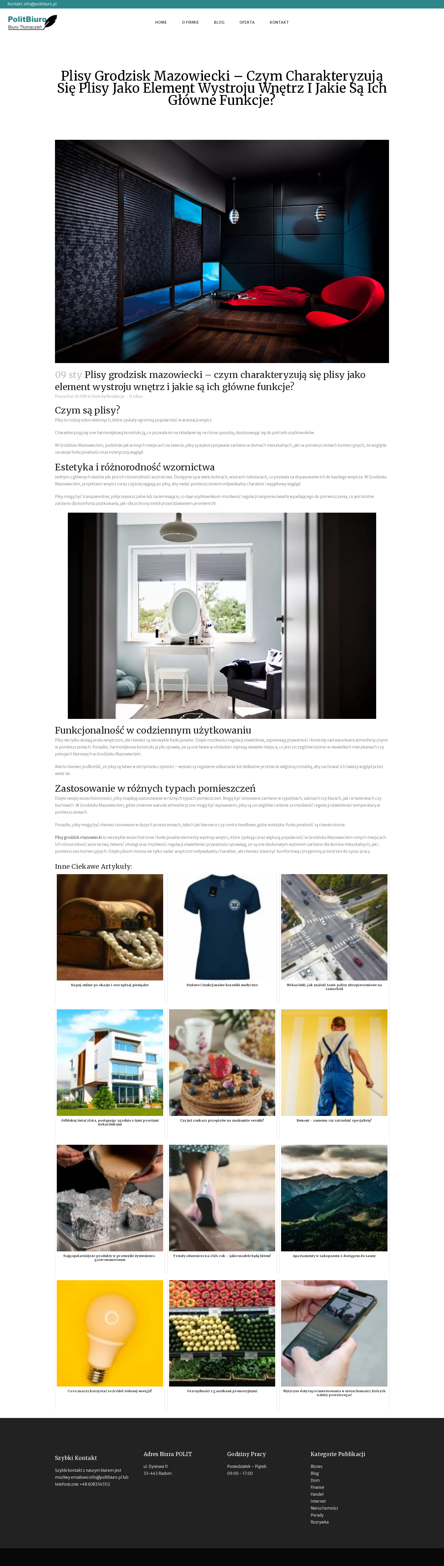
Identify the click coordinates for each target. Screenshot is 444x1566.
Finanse (317, 1487)
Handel (317, 1494)
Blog (315, 1473)
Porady (317, 1515)
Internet (318, 1501)
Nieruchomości (324, 1508)
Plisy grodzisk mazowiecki (78, 837)
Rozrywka (320, 1522)
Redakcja (115, 396)
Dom (96, 396)
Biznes (316, 1466)
